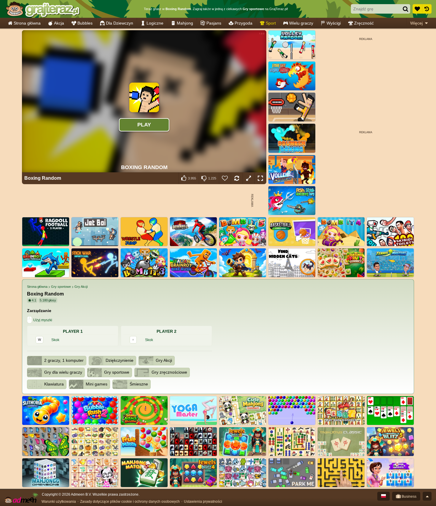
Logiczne (155, 23)
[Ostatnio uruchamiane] (427, 9)
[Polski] (383, 496)
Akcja (59, 23)
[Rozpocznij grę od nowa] (237, 178)
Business (408, 496)
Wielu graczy (301, 23)
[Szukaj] (405, 9)
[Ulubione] (417, 9)
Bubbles (85, 23)
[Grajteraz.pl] (42, 9)
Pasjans (213, 23)
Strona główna (27, 23)
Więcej (416, 23)
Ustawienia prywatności (203, 501)
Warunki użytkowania (59, 501)
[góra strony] (427, 496)
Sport (271, 23)
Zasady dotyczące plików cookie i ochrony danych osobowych (130, 501)
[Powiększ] (248, 178)
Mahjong (185, 23)
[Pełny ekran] (260, 178)
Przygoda (243, 23)
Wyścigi (334, 23)
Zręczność (364, 23)
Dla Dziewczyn (119, 23)
